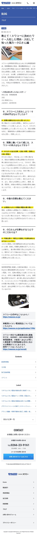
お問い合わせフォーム (9, 514)
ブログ (5, 509)
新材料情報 (5, 362)
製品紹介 (5, 487)
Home (2, 8)
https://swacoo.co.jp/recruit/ (15, 349)
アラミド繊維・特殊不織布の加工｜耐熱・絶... (16, 411)
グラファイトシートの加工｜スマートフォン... (16, 406)
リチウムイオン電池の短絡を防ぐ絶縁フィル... (16, 390)
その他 (8, 8)
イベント (4, 377)
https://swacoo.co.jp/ (11, 317)
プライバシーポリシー (9, 523)
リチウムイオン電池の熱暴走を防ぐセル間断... (16, 401)
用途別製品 (6, 493)
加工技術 (5, 498)
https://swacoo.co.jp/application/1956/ (19, 328)
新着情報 (5, 504)
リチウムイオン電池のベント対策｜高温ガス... (16, 396)
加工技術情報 (5, 372)
